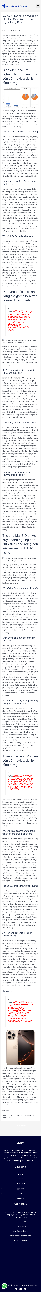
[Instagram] (20, 1289)
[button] (38, 6)
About (20, 1179)
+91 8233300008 (20, 1222)
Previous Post (21, 1126)
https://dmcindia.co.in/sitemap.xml (21, 1110)
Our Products (20, 1184)
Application (21, 1188)
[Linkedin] (25, 1289)
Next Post (20, 1131)
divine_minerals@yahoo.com (20, 1235)
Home (20, 1174)
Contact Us (20, 1198)
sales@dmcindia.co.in (20, 1231)
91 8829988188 (21, 1226)
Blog (5, 26)
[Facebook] (16, 1289)
